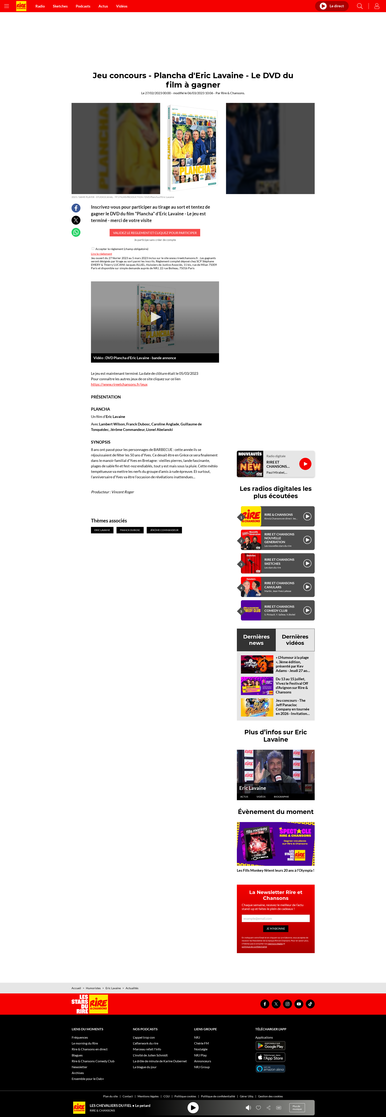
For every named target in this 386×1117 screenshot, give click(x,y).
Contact (128, 1096)
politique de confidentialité (254, 946)
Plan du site (110, 1096)
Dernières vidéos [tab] (295, 639)
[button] (155, 317)
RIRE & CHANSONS (278, 514)
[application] (155, 317)
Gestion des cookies (270, 1096)
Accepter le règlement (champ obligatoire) (121, 249)
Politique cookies (185, 1096)
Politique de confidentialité (218, 1096)
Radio (40, 6)
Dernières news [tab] (256, 639)
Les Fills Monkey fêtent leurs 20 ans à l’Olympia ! (275, 870)
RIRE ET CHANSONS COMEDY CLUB (279, 608)
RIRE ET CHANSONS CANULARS (279, 585)
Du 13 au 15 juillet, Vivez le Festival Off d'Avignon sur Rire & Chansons (292, 685)
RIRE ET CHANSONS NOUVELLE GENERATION (279, 538)
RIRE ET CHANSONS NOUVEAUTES (278, 464)
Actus (103, 6)
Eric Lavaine (252, 788)
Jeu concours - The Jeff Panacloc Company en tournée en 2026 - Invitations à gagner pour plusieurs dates (292, 711)
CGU (167, 1096)
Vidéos (121, 6)
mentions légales (275, 943)
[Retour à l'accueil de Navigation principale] (21, 6)
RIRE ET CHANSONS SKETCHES (279, 561)
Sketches (60, 6)
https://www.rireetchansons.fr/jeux (119, 384)
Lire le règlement (101, 253)
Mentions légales (148, 1096)
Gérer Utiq (246, 1096)
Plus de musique (297, 1108)
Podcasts (83, 6)
